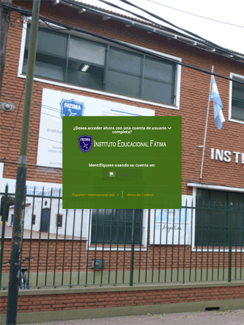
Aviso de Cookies (140, 194)
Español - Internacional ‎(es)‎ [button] (94, 195)
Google (123, 174)
